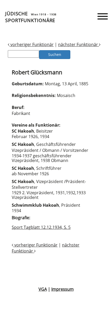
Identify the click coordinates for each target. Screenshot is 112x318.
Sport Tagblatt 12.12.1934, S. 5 (41, 227)
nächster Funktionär (78, 44)
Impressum (62, 289)
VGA (43, 289)
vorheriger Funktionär (31, 44)
